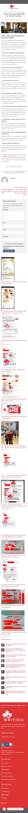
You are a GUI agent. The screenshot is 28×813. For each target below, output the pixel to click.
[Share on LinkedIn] (20, 166)
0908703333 (5, 737)
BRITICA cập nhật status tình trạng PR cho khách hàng (13, 341)
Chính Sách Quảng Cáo (7, 776)
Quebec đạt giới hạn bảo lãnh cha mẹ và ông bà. (16, 677)
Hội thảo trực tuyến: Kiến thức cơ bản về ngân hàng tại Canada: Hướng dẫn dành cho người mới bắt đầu (20, 191)
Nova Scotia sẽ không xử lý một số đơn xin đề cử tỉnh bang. (16, 655)
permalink (22, 172)
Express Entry (4, 44)
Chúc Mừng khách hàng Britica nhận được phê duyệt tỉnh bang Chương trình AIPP (13, 585)
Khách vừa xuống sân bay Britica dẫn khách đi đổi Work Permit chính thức (14, 399)
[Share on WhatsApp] (7, 166)
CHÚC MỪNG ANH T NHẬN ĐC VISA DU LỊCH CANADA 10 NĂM (13, 633)
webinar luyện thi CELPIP (9, 156)
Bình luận (5, 209)
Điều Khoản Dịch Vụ (6, 773)
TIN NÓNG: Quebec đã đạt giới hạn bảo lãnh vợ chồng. (7, 191)
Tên (4, 222)
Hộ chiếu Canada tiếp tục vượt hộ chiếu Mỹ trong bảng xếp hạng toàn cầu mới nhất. (16, 672)
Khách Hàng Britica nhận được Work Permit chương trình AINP (12, 606)
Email (5, 229)
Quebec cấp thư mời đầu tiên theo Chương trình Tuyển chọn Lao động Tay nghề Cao (16, 650)
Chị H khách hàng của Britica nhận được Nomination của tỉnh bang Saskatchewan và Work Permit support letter (13, 505)
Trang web (5, 236)
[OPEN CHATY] (4, 809)
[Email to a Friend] (15, 166)
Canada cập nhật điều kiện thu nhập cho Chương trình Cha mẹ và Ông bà (16, 682)
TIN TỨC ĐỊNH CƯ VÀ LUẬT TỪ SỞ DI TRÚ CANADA (14, 12)
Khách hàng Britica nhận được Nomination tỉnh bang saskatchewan (13, 370)
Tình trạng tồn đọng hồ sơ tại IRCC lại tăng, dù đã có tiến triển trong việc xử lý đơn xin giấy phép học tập (15, 666)
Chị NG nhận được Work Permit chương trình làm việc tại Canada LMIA (14, 417)
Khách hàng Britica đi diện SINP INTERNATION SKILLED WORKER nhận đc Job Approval (13, 536)
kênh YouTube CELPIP (15, 158)
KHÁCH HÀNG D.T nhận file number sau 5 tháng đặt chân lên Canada (13, 282)
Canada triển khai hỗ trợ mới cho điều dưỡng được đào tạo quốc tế (15, 660)
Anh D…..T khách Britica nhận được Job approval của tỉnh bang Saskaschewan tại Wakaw (14, 476)
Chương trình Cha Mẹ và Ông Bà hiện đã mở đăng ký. (16, 644)
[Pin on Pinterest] (18, 166)
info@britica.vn (6, 791)
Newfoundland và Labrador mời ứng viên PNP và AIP (16, 687)
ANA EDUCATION (6, 754)
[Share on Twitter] (13, 166)
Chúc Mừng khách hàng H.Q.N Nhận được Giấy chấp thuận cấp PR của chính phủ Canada (13, 311)
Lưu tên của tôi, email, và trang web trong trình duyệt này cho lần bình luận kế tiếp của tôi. (13, 246)
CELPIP (10, 40)
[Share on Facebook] (10, 166)
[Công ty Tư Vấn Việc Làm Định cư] (14, 6)
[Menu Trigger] (24, 3)
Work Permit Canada (11, 811)
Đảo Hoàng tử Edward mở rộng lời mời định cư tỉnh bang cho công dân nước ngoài (15, 693)
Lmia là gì (19, 811)
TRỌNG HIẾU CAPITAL (7, 750)
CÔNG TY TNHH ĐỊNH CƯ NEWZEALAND (12, 752)
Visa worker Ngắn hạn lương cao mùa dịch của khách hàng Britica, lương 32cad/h (13, 556)
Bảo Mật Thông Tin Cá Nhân (8, 779)
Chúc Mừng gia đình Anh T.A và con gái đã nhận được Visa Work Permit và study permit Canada (13, 446)
